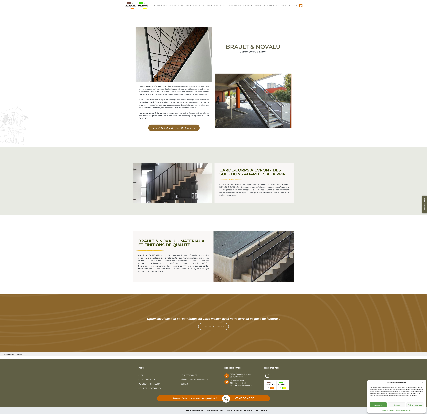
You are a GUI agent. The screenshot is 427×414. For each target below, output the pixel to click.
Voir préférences (415, 405)
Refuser (397, 405)
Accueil (142, 375)
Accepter (378, 405)
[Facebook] (300, 5)
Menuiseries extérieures (201, 5)
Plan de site (261, 410)
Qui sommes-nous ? (164, 5)
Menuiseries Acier (189, 375)
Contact (295, 5)
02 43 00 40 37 (244, 398)
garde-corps (147, 102)
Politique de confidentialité (403, 410)
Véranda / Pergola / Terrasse (194, 379)
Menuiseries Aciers (220, 5)
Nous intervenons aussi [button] (13, 354)
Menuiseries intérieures (180, 5)
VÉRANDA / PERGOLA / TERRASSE (239, 5)
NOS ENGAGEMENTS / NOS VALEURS (279, 5)
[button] (422, 383)
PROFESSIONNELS (260, 5)
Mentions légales (215, 410)
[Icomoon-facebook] (267, 376)
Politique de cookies (387, 410)
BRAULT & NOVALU (194, 410)
